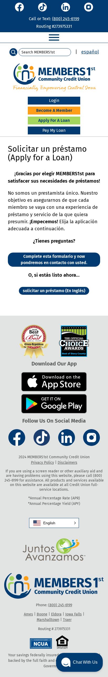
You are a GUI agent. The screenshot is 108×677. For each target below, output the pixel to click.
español (90, 52)
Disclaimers (67, 462)
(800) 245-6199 (65, 18)
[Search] (13, 52)
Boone (42, 614)
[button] (54, 523)
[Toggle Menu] (54, 37)
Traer (67, 620)
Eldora (56, 614)
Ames (28, 614)
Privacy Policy (42, 462)
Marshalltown (48, 620)
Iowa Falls (73, 614)
